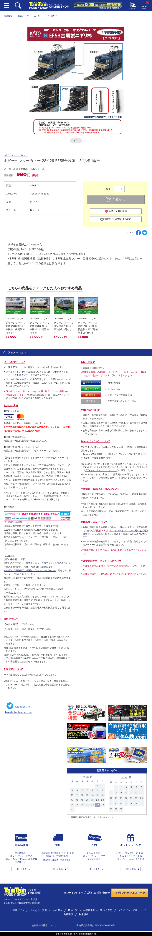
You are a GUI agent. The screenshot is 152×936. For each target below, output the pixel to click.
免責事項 (68, 914)
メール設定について (14, 362)
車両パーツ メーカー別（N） (32, 16)
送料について (11, 619)
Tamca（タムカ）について (95, 441)
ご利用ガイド (17, 910)
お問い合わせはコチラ (129, 892)
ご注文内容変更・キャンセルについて (101, 561)
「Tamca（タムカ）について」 (101, 470)
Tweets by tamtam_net (18, 712)
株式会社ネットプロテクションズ (42, 563)
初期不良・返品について (94, 522)
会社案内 (57, 910)
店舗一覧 (73, 910)
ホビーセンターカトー (16, 155)
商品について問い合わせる (118, 219)
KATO (54, 16)
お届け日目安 (88, 362)
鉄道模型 (8, 16)
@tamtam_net (23, 706)
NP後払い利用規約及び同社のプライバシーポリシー (30, 570)
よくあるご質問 (38, 910)
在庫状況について (90, 410)
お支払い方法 (11, 405)
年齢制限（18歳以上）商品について (100, 488)
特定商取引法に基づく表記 (97, 910)
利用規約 (84, 914)
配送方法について (13, 669)
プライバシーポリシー (130, 910)
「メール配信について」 (18, 375)
